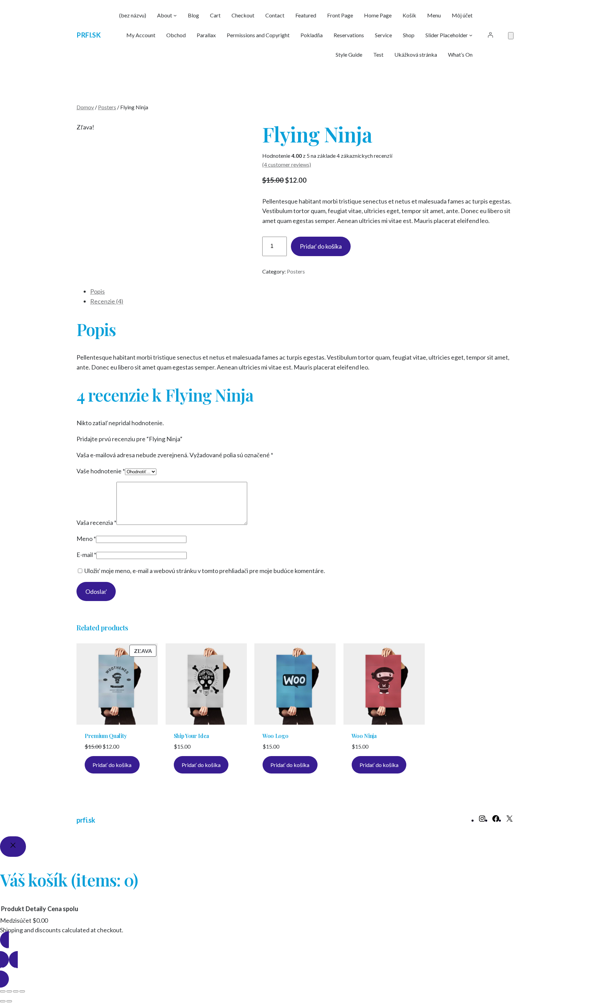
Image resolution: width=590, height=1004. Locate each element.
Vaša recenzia (96, 522)
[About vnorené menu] (175, 15)
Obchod (176, 35)
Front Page (340, 15)
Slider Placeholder (446, 35)
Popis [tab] (97, 291)
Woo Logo (275, 736)
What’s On (460, 54)
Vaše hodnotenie (100, 471)
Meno (86, 538)
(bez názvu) (132, 15)
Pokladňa (311, 35)
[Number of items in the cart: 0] (511, 35)
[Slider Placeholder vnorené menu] (471, 35)
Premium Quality (106, 736)
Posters (107, 107)
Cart (215, 15)
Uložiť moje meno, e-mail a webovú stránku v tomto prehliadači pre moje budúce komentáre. (204, 570)
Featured (305, 15)
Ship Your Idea (191, 736)
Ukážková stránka (415, 54)
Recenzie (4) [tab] (106, 301)
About (164, 15)
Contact (274, 15)
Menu (434, 15)
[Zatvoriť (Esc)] (22, 991)
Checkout (242, 15)
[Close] (13, 846)
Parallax (206, 35)
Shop (409, 35)
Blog (193, 15)
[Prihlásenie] (490, 35)
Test (378, 54)
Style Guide (349, 54)
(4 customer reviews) (286, 164)
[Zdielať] (15, 991)
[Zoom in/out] (2, 991)
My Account (140, 35)
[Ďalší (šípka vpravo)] (9, 1001)
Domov (85, 107)
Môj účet (462, 15)
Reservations (349, 35)
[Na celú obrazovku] (9, 991)
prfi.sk (88, 35)
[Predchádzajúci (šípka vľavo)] (2, 1001)
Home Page (378, 15)
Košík (409, 15)
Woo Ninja (364, 736)
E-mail (86, 554)
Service (383, 35)
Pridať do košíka (321, 246)
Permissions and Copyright (258, 35)
